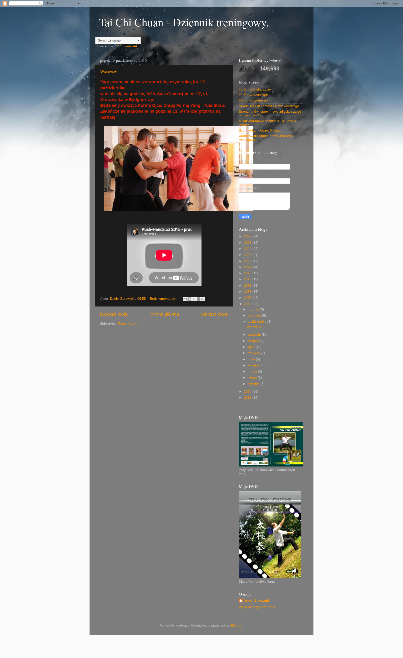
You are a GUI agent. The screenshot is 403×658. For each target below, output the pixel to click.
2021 (248, 267)
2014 (248, 391)
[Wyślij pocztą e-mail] (185, 299)
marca (253, 371)
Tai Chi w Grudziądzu (254, 95)
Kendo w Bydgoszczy (254, 100)
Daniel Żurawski (256, 600)
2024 (248, 249)
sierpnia (254, 341)
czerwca (254, 353)
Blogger (236, 625)
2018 (248, 285)
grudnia (254, 309)
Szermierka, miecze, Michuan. (261, 130)
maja (252, 359)
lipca (251, 347)
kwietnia (254, 365)
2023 (248, 255)
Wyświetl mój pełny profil (257, 607)
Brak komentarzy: (163, 298)
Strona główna (164, 314)
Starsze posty (214, 314)
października (257, 321)
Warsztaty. (109, 71)
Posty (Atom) (127, 323)
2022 (248, 261)
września (255, 334)
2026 (248, 236)
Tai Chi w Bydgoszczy (255, 89)
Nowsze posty (114, 314)
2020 (248, 273)
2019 (248, 279)
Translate (130, 46)
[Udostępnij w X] (194, 299)
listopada (255, 315)
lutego (253, 377)
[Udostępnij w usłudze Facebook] (198, 299)
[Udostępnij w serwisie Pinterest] (203, 299)
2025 (248, 242)
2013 (248, 397)
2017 (248, 291)
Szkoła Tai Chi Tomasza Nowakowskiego (269, 106)
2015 (248, 304)
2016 (248, 297)
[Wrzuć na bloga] (189, 299)
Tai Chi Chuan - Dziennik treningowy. (184, 21)
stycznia (254, 384)
